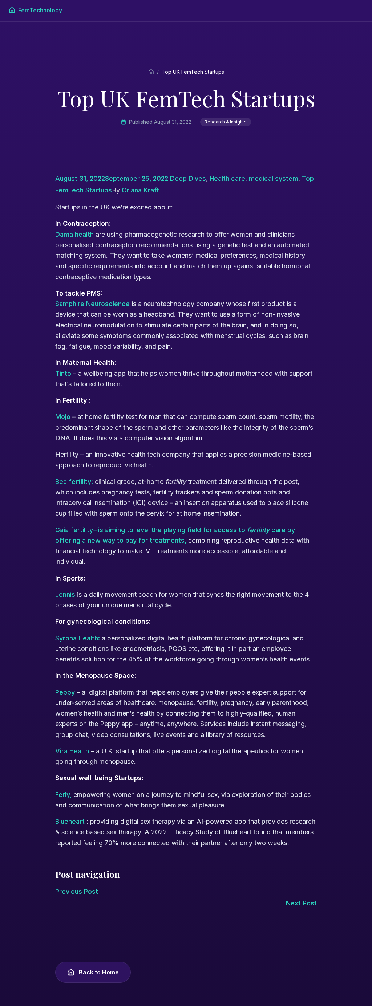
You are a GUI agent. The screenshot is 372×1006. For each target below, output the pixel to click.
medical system (273, 178)
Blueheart (70, 821)
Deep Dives (188, 178)
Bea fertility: (74, 481)
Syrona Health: (78, 638)
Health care (227, 178)
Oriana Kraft (140, 190)
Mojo (62, 416)
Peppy (65, 692)
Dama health (74, 234)
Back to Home (99, 972)
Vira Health (72, 751)
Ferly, (64, 794)
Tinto (63, 373)
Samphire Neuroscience (92, 303)
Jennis (65, 594)
